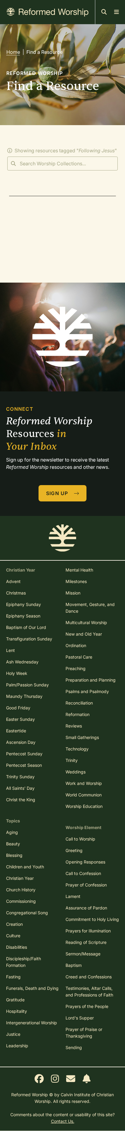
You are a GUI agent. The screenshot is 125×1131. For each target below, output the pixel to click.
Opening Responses (85, 861)
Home (13, 52)
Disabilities (16, 947)
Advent (13, 581)
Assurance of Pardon (86, 907)
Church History (20, 889)
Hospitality (16, 1011)
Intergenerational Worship (31, 1022)
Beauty (13, 843)
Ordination (76, 645)
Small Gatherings (82, 737)
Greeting (74, 850)
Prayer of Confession (86, 884)
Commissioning (21, 901)
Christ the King (20, 799)
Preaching (76, 668)
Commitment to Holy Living (92, 919)
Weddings (76, 771)
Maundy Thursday (24, 696)
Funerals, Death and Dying (32, 988)
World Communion (84, 794)
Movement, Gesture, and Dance (90, 608)
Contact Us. (62, 1121)
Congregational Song (27, 912)
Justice (13, 1034)
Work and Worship (84, 783)
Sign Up (58, 493)
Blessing (14, 855)
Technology (77, 748)
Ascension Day (20, 742)
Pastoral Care (79, 656)
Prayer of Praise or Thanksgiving (84, 1033)
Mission (73, 592)
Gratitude (15, 999)
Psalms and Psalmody (87, 691)
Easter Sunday (20, 719)
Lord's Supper (80, 1017)
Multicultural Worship (86, 622)
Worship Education (84, 806)
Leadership (17, 1045)
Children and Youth (25, 866)
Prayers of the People (87, 1006)
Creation (14, 924)
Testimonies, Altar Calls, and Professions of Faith (89, 991)
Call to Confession (83, 873)
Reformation (78, 714)
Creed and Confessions (89, 976)
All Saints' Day (20, 788)
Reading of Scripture (86, 942)
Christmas (16, 592)
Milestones (76, 581)
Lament (73, 896)
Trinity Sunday (20, 776)
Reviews (74, 725)
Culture (13, 935)
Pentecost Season (24, 765)
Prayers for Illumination (88, 930)
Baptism (74, 965)
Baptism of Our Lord (26, 627)
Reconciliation (79, 702)
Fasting (13, 976)
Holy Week (16, 673)
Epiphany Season (23, 615)
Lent (10, 650)
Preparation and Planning (91, 679)
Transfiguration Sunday (29, 638)
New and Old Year (84, 634)
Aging (12, 832)
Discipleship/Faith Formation (23, 962)
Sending (74, 1047)
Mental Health (79, 569)
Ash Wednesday (22, 661)
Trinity (72, 760)
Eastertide (16, 730)
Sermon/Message (83, 953)
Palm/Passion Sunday (27, 684)
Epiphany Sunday (23, 604)
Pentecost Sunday (24, 753)
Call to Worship (80, 838)
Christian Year (20, 878)
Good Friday (18, 707)
